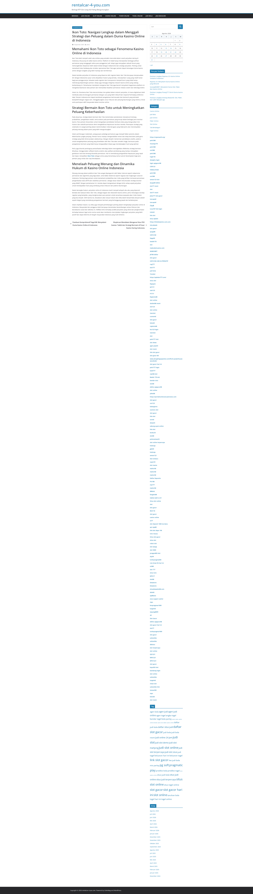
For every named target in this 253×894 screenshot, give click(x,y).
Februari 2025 (154, 869)
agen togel (161, 715)
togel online (166, 799)
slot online (160, 795)
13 (166, 48)
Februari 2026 (154, 830)
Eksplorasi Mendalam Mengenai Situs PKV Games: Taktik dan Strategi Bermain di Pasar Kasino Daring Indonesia (128, 225)
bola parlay (167, 719)
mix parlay (154, 765)
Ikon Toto (91, 156)
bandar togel (155, 719)
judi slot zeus (171, 752)
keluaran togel (176, 755)
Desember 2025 (155, 837)
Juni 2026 (153, 817)
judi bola (167, 732)
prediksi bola (161, 770)
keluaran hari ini (162, 755)
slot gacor (156, 790)
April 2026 (153, 824)
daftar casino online (168, 722)
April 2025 (153, 863)
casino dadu (175, 719)
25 (157, 56)
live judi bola (174, 760)
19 (161, 52)
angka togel (171, 715)
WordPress (117, 890)
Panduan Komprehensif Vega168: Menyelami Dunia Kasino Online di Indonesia (89, 223)
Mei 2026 (153, 821)
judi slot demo (162, 742)
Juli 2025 (153, 853)
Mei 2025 (153, 860)
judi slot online (168, 748)
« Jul (151, 65)
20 (166, 52)
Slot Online (97, 16)
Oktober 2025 (154, 843)
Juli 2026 (153, 814)
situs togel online (171, 784)
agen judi (163, 711)
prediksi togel (174, 770)
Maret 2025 (153, 866)
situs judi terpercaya (166, 779)
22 (175, 52)
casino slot (160, 722)
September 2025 (155, 847)
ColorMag (107, 890)
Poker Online (124, 16)
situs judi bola (163, 774)
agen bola (154, 711)
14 (171, 48)
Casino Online (110, 16)
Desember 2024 (155, 876)
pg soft (164, 765)
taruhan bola (173, 795)
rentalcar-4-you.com (91, 5)
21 (171, 52)
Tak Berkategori (77, 27)
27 (166, 56)
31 (152, 60)
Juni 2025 (153, 856)
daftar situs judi (165, 727)
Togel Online (137, 16)
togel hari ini (155, 799)
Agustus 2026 (154, 811)
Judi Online (85, 16)
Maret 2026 (153, 827)
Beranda (75, 16)
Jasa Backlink (161, 16)
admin (88, 44)
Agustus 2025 (154, 850)
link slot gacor (159, 760)
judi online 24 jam (163, 737)
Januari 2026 (154, 834)
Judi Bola (149, 16)
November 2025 (155, 840)
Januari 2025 (154, 873)
